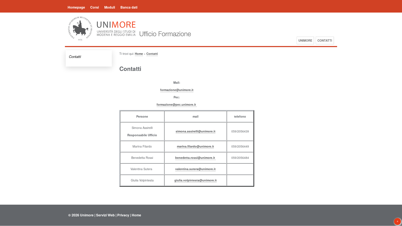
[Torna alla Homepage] (164, 40)
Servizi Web (105, 215)
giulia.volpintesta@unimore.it (195, 180)
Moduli (109, 7)
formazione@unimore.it (176, 90)
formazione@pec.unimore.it (177, 104)
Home (139, 53)
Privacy (123, 215)
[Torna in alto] (397, 221)
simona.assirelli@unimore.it (195, 131)
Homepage (76, 7)
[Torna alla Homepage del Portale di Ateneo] (102, 40)
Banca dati (128, 7)
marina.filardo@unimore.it (195, 146)
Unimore (87, 215)
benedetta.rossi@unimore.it (195, 157)
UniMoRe (305, 40)
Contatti (324, 40)
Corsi (94, 7)
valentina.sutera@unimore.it (195, 169)
